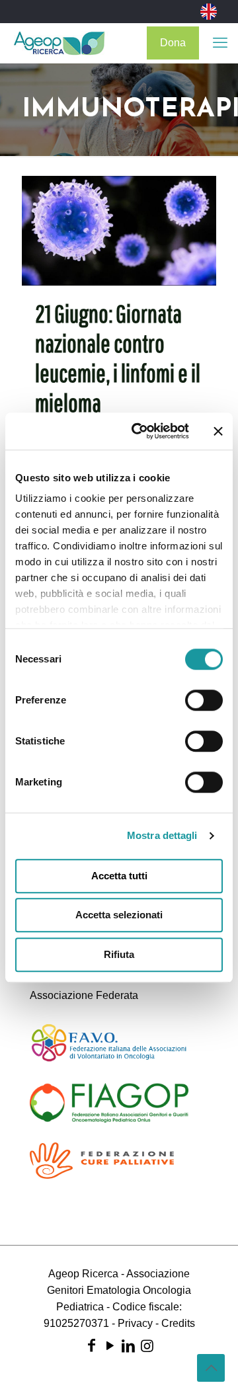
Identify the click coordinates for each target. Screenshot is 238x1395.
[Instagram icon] (146, 1345)
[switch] (204, 700)
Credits (178, 1323)
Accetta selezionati (119, 914)
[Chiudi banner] (218, 431)
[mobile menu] (220, 43)
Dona (173, 42)
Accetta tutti (119, 875)
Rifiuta (119, 954)
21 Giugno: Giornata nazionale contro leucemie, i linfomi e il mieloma (117, 358)
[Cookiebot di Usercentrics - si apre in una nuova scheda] (139, 431)
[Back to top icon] (211, 1368)
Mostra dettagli (162, 835)
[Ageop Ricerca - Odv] (59, 43)
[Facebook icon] (91, 1345)
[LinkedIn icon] (128, 1345)
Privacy (135, 1323)
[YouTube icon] (109, 1345)
